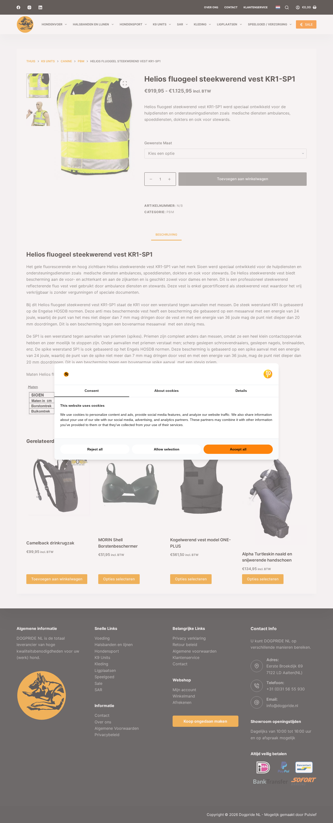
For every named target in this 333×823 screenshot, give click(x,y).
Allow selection (166, 449)
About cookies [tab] (166, 391)
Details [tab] (241, 391)
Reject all (95, 449)
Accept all (238, 449)
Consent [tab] (92, 391)
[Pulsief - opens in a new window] (268, 374)
